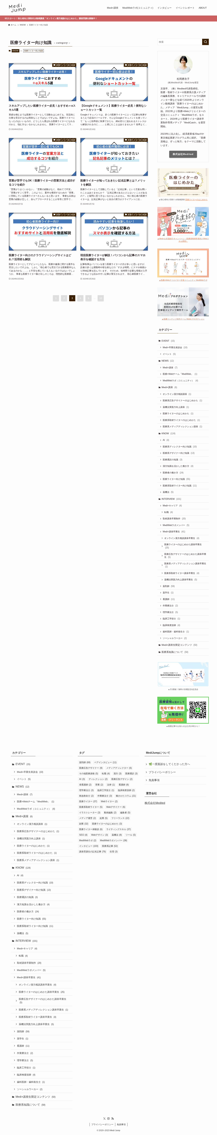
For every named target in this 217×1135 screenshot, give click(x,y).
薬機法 (168, 492)
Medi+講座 (170, 367)
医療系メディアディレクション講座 (182, 426)
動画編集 (110, 812)
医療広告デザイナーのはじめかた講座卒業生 (185, 556)
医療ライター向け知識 (176, 479)
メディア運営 (87, 818)
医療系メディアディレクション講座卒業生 (185, 565)
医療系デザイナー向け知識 (178, 453)
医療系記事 (110, 846)
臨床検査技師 (171, 625)
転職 (168, 512)
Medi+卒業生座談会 (175, 347)
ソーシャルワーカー (175, 638)
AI (166, 440)
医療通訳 (131, 773)
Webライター (109, 801)
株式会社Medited (183, 154)
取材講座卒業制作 (174, 518)
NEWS (168, 360)
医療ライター (88, 801)
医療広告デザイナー (90, 768)
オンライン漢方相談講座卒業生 (181, 538)
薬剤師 (169, 586)
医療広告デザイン (121, 779)
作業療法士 (170, 605)
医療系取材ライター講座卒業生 (181, 573)
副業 (83, 823)
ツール (131, 835)
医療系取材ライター (90, 807)
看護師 (169, 599)
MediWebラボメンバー (176, 525)
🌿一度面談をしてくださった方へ (169, 764)
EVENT (168, 340)
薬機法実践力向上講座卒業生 (180, 579)
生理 (113, 851)
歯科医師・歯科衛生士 (176, 631)
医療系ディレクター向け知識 (180, 446)
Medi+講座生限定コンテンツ (179, 645)
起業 (103, 818)
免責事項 (154, 780)
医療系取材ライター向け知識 (180, 485)
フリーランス (120, 818)
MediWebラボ (87, 840)
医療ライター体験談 (90, 829)
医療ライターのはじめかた (196, 200)
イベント (169, 354)
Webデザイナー (115, 807)
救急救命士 (86, 796)
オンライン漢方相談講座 (177, 394)
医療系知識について (175, 652)
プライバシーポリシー (162, 772)
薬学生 (168, 592)
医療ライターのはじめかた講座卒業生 (183, 546)
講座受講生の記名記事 (92, 851)
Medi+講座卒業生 (174, 531)
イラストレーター (89, 812)
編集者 (125, 812)
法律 (111, 784)
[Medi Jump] (17, 8)
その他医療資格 (88, 773)
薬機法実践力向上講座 (176, 407)
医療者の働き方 (173, 472)
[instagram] (108, 1118)
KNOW (15, 51)
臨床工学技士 (171, 618)
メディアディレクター (119, 768)
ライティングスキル (118, 829)
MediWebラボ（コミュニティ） (180, 380)
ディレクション (98, 779)
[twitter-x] (104, 1118)
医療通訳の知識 (172, 459)
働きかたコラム (126, 796)
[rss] (112, 1118)
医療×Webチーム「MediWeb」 (180, 374)
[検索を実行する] (205, 42)
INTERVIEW (171, 499)
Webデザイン (99, 835)
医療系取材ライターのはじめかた (181, 420)
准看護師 (85, 784)
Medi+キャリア (172, 505)
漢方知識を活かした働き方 (178, 466)
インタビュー (88, 846)
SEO (83, 835)
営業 (99, 784)
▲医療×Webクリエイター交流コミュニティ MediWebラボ (183, 280)
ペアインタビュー (105, 762)
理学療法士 (170, 612)
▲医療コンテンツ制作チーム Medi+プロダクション (183, 319)
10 (100, 298)
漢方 (117, 773)
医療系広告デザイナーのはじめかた (182, 400)
